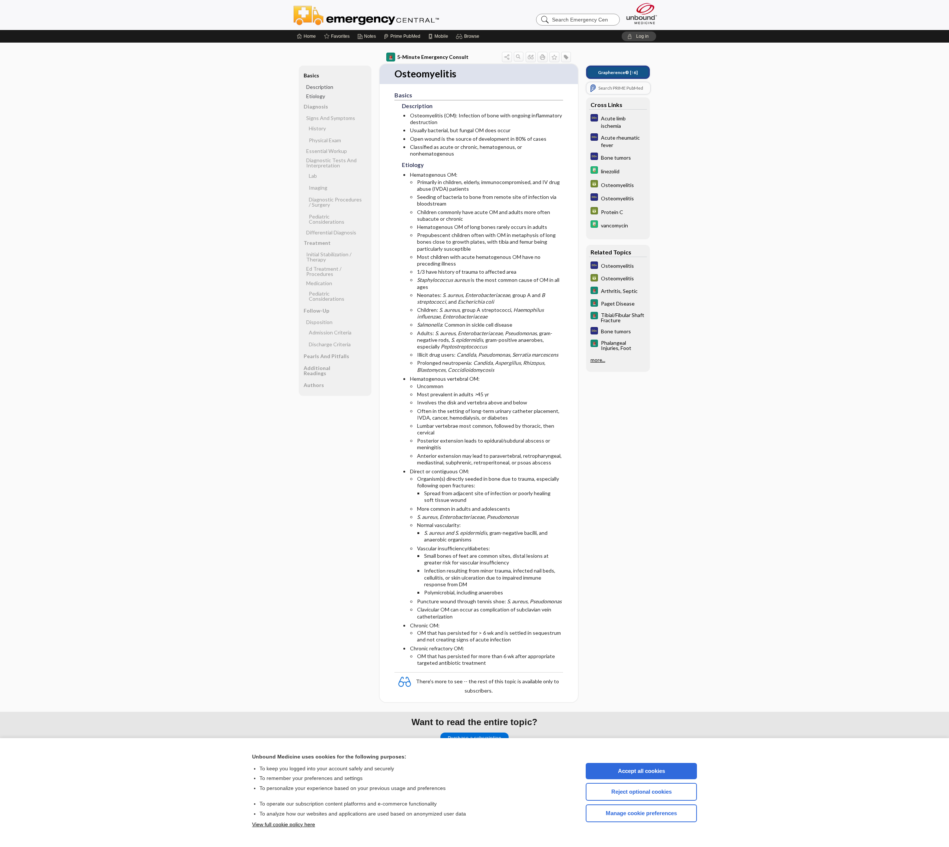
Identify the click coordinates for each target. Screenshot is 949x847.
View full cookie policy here (283, 824)
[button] (469, 36)
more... (598, 360)
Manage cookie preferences (641, 813)
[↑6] (618, 72)
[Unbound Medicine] (641, 13)
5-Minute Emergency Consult (433, 57)
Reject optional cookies (641, 791)
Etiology (315, 96)
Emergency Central (385, 15)
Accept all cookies (641, 771)
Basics (311, 75)
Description (319, 87)
